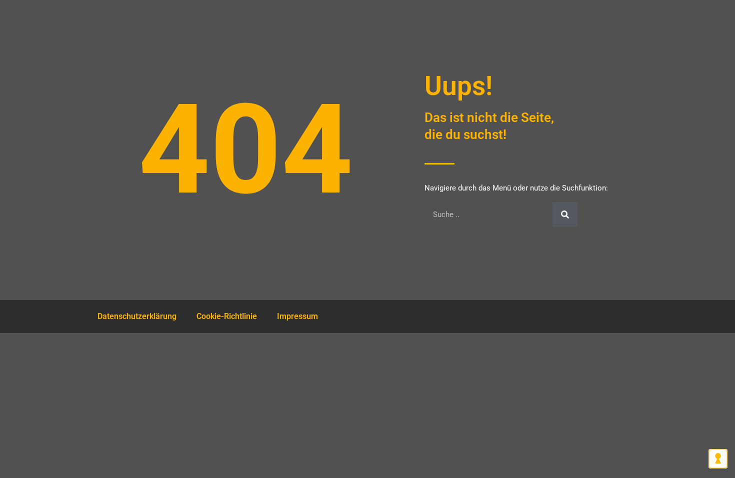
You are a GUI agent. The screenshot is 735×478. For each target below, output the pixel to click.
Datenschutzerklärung (137, 316)
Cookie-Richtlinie (226, 316)
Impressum (297, 316)
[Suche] (565, 214)
